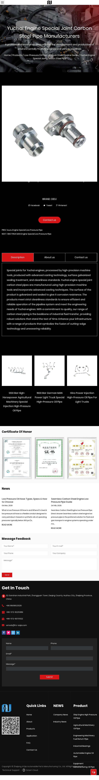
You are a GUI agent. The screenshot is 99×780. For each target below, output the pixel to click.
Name (8, 643)
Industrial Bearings (81, 746)
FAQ (28, 742)
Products (17, 55)
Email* (9, 654)
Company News (60, 714)
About (29, 721)
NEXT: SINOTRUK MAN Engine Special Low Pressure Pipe (26, 233)
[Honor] (17, 458)
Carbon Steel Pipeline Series (63, 55)
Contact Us (31, 750)
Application (31, 735)
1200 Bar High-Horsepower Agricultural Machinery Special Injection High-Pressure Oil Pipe (17, 401)
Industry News (59, 721)
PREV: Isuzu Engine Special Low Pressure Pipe (22, 230)
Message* (10, 664)
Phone (54, 643)
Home (7, 55)
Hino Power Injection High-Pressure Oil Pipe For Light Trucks (82, 397)
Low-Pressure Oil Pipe (35, 55)
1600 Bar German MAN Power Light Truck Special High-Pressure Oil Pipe (49, 397)
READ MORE (7, 528)
